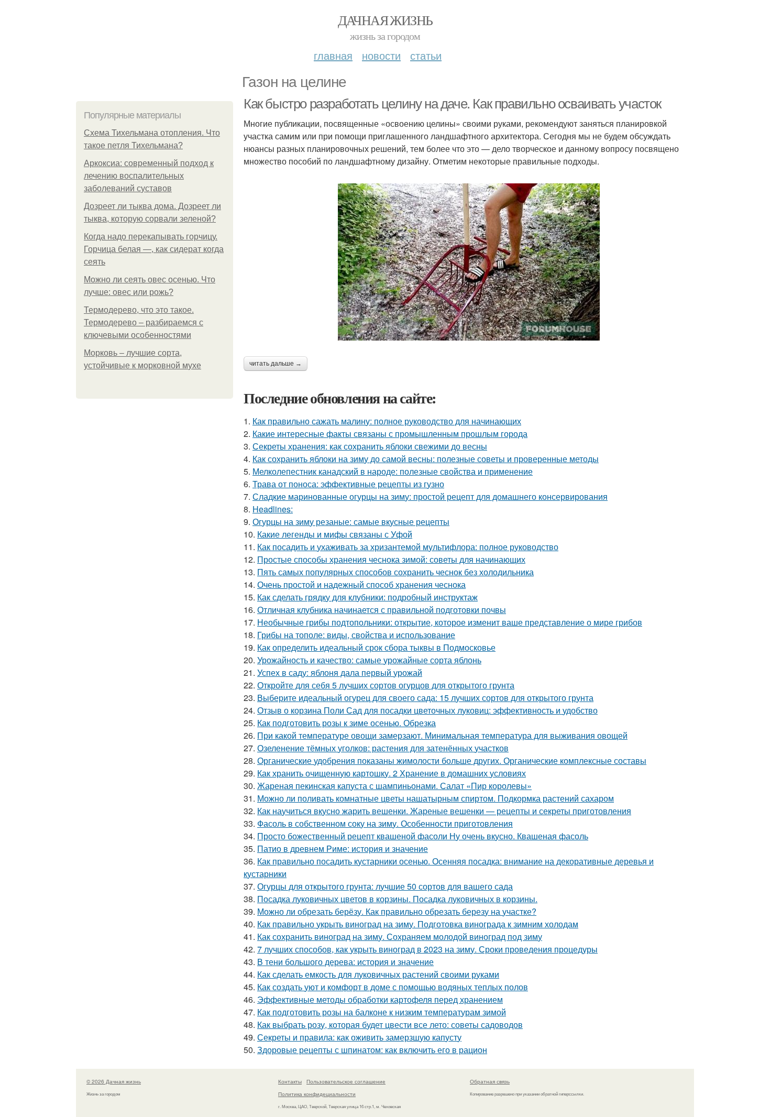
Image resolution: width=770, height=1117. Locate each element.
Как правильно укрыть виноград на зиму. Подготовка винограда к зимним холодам (417, 924)
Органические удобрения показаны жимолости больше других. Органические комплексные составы (451, 760)
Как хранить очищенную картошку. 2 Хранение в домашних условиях (391, 773)
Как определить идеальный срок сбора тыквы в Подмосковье (376, 647)
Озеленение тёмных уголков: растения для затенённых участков (383, 748)
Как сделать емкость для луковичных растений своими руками (378, 974)
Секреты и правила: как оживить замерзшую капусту (359, 1037)
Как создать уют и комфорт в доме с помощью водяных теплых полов (392, 987)
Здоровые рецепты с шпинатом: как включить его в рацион (372, 1050)
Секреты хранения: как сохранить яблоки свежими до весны (369, 446)
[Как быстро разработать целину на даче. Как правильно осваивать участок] (469, 262)
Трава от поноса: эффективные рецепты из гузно (348, 484)
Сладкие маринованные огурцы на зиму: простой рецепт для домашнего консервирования (430, 496)
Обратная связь (490, 1081)
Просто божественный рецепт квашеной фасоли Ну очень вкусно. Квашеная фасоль (422, 836)
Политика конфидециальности (317, 1094)
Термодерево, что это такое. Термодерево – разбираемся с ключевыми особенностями (143, 322)
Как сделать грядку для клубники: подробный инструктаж (367, 597)
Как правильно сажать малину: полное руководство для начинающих (386, 421)
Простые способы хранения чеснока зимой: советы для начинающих (391, 559)
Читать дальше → (275, 363)
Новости (381, 55)
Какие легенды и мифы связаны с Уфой (334, 534)
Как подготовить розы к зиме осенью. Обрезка (346, 723)
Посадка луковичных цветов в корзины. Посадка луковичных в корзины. (397, 899)
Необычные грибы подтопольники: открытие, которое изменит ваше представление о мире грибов (449, 622)
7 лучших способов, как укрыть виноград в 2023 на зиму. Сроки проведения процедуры (427, 949)
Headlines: (272, 509)
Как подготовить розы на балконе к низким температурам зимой (381, 1012)
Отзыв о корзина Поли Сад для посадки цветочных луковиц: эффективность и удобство (427, 710)
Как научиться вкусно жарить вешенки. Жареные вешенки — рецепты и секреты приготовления (444, 811)
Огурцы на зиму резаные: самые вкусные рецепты (350, 522)
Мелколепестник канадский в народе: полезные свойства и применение (392, 471)
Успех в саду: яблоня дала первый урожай (339, 672)
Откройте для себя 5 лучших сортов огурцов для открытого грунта (385, 685)
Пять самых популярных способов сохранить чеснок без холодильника (395, 572)
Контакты (290, 1081)
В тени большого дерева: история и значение (345, 962)
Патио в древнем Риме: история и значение (342, 848)
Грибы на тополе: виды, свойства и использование (356, 635)
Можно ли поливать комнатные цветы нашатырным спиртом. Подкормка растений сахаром (435, 798)
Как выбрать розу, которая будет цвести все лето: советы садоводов (390, 1025)
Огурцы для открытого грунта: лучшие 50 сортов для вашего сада (385, 886)
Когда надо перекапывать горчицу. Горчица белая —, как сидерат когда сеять (154, 249)
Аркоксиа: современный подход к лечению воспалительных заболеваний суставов (149, 176)
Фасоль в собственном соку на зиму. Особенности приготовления (385, 823)
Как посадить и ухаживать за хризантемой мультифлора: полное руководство (407, 547)
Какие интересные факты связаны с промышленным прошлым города (389, 434)
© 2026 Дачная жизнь (113, 1081)
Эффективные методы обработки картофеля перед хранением (380, 999)
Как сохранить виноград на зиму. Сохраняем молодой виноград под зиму (399, 936)
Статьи (426, 55)
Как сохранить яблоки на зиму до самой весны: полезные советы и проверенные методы (425, 459)
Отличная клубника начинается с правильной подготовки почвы (381, 610)
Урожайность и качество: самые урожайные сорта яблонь (369, 660)
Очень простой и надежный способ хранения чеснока (361, 584)
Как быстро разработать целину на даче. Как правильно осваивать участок (452, 104)
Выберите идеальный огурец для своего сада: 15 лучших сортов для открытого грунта (425, 698)
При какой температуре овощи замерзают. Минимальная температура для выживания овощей (442, 735)
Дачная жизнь (385, 20)
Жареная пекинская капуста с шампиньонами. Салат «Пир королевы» (394, 786)
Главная (333, 55)
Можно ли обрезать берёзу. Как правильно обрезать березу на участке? (396, 911)
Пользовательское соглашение (346, 1081)
